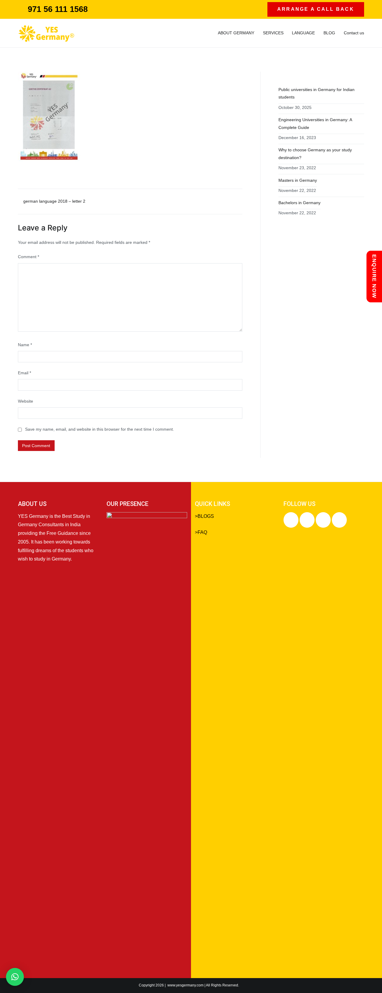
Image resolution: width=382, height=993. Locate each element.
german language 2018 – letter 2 (54, 201)
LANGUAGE (303, 32)
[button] (15, 977)
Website (25, 401)
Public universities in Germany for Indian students (316, 93)
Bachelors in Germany (299, 202)
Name (25, 344)
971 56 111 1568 (58, 9)
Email (24, 372)
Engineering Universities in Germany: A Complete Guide (315, 123)
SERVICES (273, 32)
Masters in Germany (297, 180)
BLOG (329, 32)
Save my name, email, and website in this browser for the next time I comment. (99, 429)
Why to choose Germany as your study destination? (315, 153)
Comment (28, 256)
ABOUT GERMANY (236, 32)
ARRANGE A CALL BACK (315, 9)
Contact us (354, 32)
